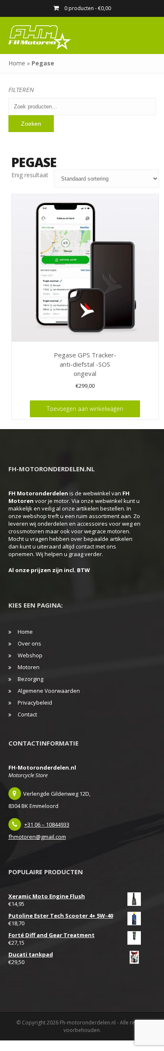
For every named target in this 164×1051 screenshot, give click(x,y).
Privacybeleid (35, 702)
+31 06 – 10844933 (46, 824)
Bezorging (30, 679)
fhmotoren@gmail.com (37, 836)
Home (16, 63)
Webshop (30, 655)
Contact (27, 714)
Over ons (29, 643)
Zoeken (31, 123)
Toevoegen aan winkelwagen (85, 409)
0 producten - (87, 8)
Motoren (29, 667)
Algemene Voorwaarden (49, 690)
